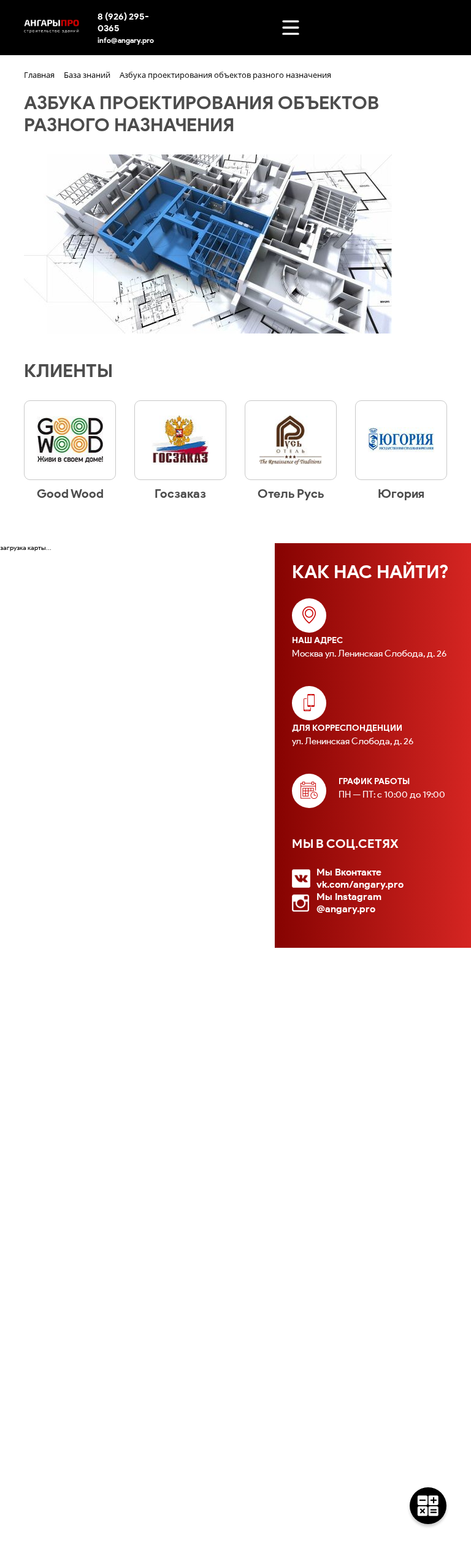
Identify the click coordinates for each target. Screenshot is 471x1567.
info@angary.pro (126, 40)
